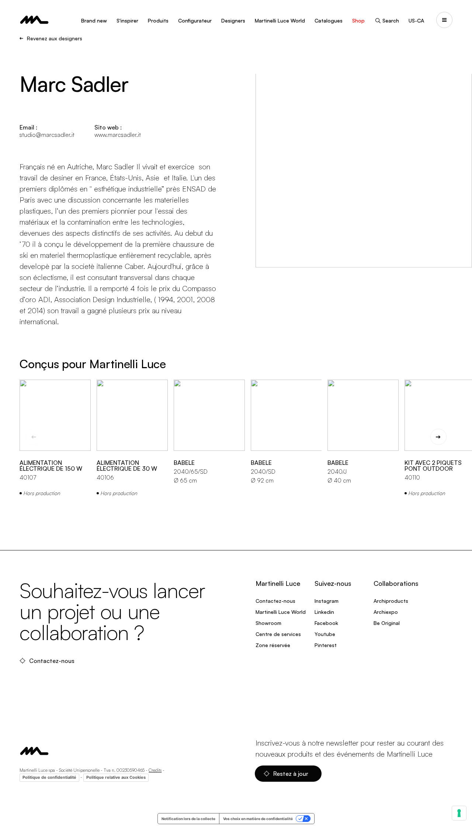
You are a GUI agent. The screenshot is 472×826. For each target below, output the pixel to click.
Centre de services (278, 634)
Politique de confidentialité (49, 777)
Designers (233, 20)
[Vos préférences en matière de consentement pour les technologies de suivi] (459, 813)
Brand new (94, 20)
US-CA (416, 20)
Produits (158, 20)
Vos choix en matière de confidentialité (258, 818)
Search (390, 20)
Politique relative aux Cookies (116, 777)
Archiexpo (386, 612)
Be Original (387, 623)
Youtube (325, 634)
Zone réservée (273, 645)
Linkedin (324, 612)
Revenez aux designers (54, 38)
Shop (358, 20)
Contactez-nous (52, 660)
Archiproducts (391, 601)
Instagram (327, 601)
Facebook (326, 623)
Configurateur (195, 20)
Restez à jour (291, 773)
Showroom (268, 623)
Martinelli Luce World (280, 20)
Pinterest (326, 645)
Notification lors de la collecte (188, 818)
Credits (155, 770)
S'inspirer (127, 20)
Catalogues (329, 20)
